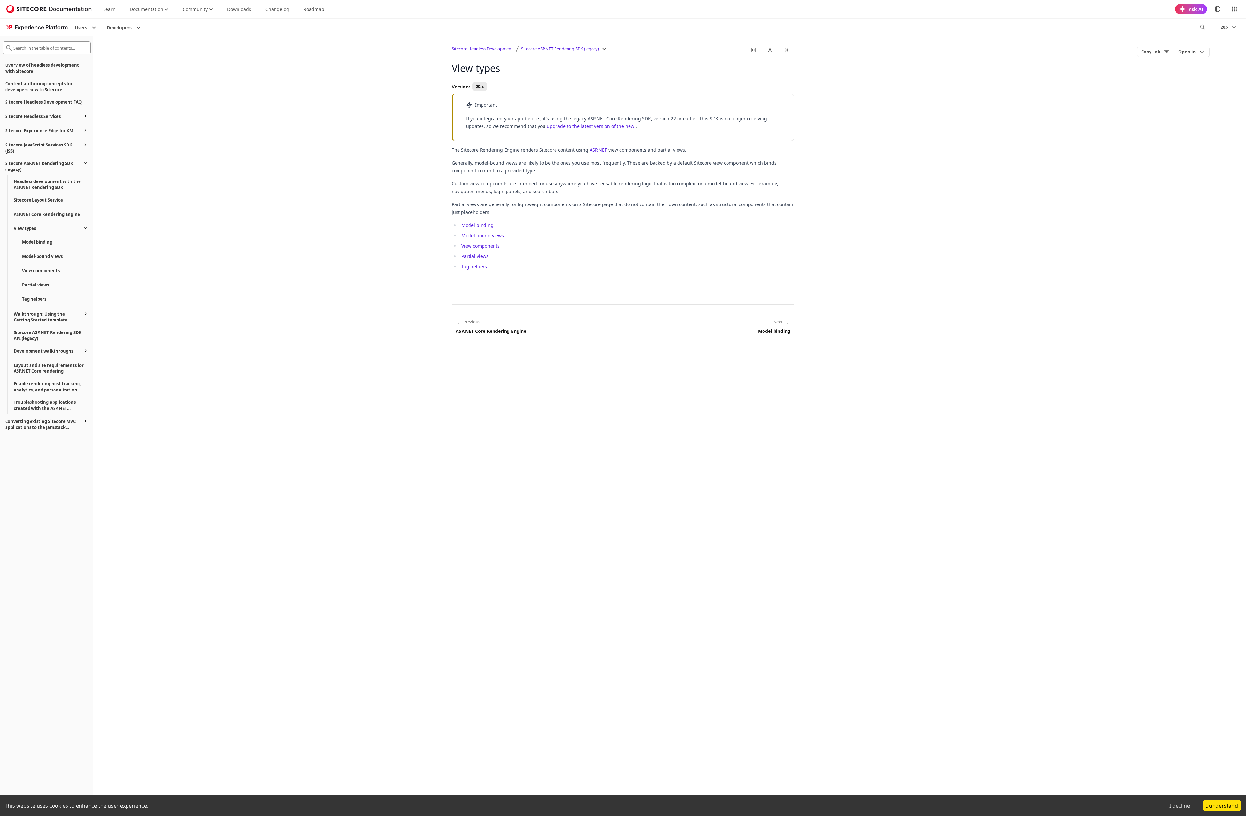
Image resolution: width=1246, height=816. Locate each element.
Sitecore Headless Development (482, 49)
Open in (1187, 52)
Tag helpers (474, 266)
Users (81, 27)
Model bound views (482, 235)
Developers (119, 27)
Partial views (475, 256)
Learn (109, 9)
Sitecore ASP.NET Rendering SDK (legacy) (560, 49)
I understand (1222, 805)
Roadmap (313, 9)
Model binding (477, 225)
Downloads (239, 9)
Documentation (146, 9)
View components (480, 246)
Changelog (277, 9)
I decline (1179, 805)
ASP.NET (598, 150)
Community (195, 9)
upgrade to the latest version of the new (590, 126)
